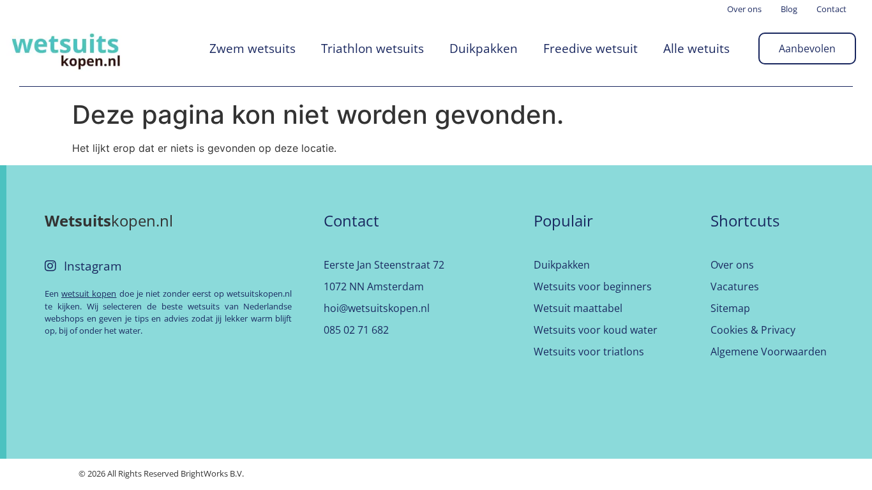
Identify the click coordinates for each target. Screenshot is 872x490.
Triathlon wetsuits (372, 48)
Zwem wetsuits (252, 48)
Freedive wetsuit (590, 48)
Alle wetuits (696, 48)
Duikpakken (483, 48)
